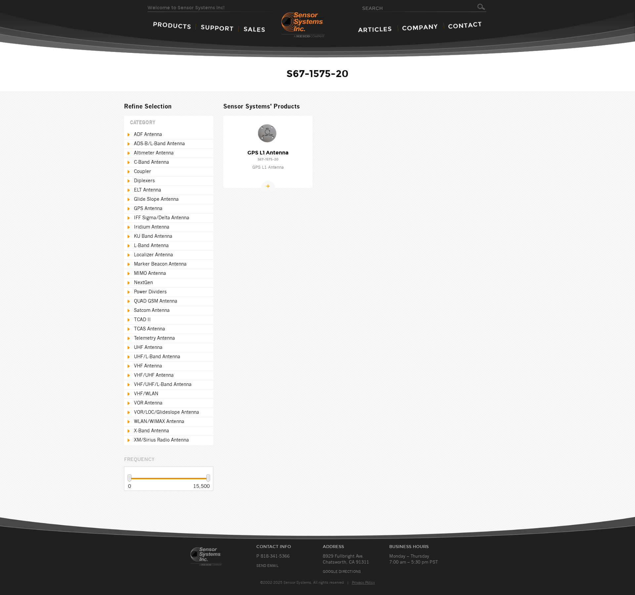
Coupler (142, 171)
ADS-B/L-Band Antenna (159, 144)
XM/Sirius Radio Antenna (161, 440)
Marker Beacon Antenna (160, 264)
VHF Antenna (148, 366)
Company (420, 27)
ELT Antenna (147, 190)
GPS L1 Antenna (268, 152)
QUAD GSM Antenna (155, 301)
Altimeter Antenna (154, 153)
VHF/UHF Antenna (154, 375)
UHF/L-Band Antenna (157, 357)
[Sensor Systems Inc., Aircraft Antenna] (314, 25)
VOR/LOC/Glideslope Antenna (166, 412)
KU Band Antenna (153, 236)
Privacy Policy (363, 582)
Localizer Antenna (153, 255)
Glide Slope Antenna (156, 199)
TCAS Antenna (149, 329)
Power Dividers (150, 292)
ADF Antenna (148, 134)
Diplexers (144, 181)
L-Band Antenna (151, 245)
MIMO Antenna (150, 273)
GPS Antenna (148, 208)
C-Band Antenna (151, 162)
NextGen (143, 282)
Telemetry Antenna (154, 338)
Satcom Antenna (152, 310)
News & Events (375, 29)
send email (267, 566)
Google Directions (342, 572)
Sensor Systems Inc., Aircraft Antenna (213, 556)
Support (217, 27)
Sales (254, 29)
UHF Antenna (148, 347)
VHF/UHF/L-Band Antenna (162, 384)
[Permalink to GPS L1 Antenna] (268, 133)
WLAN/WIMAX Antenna (159, 421)
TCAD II (142, 320)
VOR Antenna (148, 403)
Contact (465, 25)
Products (172, 25)
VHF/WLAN (146, 394)
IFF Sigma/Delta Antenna (161, 218)
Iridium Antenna (151, 227)
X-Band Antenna (151, 431)
